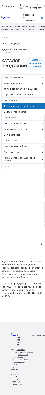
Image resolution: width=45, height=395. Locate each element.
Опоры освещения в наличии (35, 63)
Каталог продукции (10, 43)
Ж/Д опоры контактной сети (15, 49)
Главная (5, 37)
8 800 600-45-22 (29, 16)
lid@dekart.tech (29, 20)
